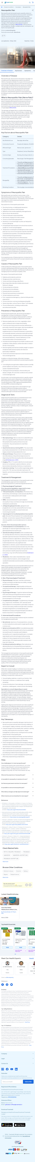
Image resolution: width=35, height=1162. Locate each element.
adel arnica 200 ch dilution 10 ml (20, 1032)
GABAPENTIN (7, 855)
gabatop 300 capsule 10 (26, 1014)
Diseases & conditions (9, 7)
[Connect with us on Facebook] (2, 984)
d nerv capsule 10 (17, 1010)
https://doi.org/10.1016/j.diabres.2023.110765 (17, 824)
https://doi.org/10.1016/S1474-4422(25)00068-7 (17, 844)
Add (7, 947)
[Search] (30, 2)
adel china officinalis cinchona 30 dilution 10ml (19, 1038)
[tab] (17, 1053)
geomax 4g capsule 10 (19, 1015)
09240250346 (12, 1097)
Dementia (18, 871)
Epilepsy (26, 871)
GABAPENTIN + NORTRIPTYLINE (20, 855)
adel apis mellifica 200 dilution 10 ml (22, 1030)
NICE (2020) (19, 24)
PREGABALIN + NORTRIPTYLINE (11, 858)
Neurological (18, 7)
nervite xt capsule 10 (6, 1022)
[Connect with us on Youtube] (7, 984)
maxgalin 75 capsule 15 (18, 1019)
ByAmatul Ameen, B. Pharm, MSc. (8, 912)
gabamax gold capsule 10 (7, 1012)
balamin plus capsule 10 (7, 1010)
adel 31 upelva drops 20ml (19, 1029)
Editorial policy (10, 977)
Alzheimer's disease (8, 871)
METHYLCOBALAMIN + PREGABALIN (12, 851)
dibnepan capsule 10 (27, 1010)
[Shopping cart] (33, 2)
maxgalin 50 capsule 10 (7, 1019)
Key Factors (18, 70)
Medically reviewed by (10, 32)
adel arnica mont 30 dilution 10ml (24, 1034)
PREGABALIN (26, 851)
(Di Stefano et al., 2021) (12, 460)
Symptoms (27, 70)
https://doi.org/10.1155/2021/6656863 (16, 809)
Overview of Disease (7, 70)
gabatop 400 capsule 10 (7, 1015)
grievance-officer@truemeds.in (13, 1104)
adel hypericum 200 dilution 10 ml (12, 1043)
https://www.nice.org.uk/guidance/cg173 (20, 817)
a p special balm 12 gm (6, 1027)
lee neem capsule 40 (12, 1017)
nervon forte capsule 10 (18, 1022)
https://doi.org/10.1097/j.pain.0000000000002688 (17, 833)
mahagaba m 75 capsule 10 (24, 1017)
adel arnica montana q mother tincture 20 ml (12, 1035)
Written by (8, 30)
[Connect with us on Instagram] (2, 1069)
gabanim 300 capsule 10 (21, 1012)
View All (31, 958)
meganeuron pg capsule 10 (23, 1020)
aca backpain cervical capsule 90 (21, 1027)
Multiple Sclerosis (14, 874)
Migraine (6, 874)
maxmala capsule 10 (12, 1020)
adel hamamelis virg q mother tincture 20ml (12, 1040)
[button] (2, 2)
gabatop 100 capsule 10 (13, 1014)
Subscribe (28, 1081)
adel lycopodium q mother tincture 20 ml (18, 1045)
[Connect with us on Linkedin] (11, 984)
